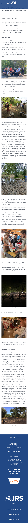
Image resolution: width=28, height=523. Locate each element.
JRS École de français (14, 459)
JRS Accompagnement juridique (14, 462)
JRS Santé (14, 466)
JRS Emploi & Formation (14, 460)
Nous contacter (15, 519)
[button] (14, 5)
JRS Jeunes (14, 458)
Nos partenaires (14, 446)
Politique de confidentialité (14, 447)
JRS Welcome (14, 456)
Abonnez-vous (14, 489)
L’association (14, 443)
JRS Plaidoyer (14, 463)
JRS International (14, 444)
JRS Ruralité (14, 464)
